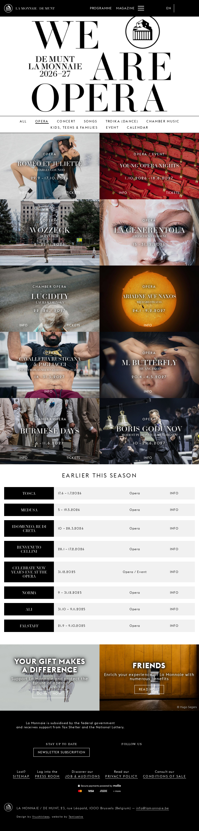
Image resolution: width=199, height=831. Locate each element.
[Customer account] (180, 8)
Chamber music (162, 121)
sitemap (21, 776)
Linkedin (160, 752)
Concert (66, 121)
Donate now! (49, 693)
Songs (90, 121)
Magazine (125, 8)
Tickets (73, 193)
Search (191, 8)
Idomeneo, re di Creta (29, 528)
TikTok (126, 752)
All (23, 121)
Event (112, 127)
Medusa (29, 510)
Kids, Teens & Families (74, 127)
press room (47, 776)
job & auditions (82, 776)
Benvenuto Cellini (29, 549)
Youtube (137, 752)
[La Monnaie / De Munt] (8, 807)
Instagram (115, 752)
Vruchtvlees (40, 816)
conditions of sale (164, 776)
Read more (149, 689)
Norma (29, 592)
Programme (101, 8)
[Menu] (141, 8)
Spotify (149, 752)
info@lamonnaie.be (152, 808)
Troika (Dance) (122, 121)
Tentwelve (76, 816)
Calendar (137, 127)
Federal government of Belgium (136, 724)
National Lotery (165, 725)
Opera (42, 121)
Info (174, 493)
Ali (29, 609)
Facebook (103, 752)
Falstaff (29, 626)
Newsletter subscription (62, 752)
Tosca (29, 493)
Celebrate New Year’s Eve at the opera (29, 572)
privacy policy (121, 776)
